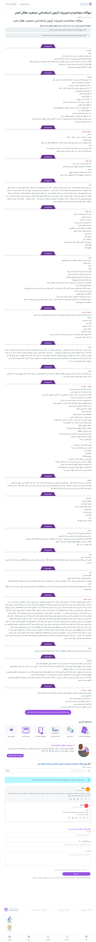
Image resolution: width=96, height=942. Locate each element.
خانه (86, 940)
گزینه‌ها (67, 940)
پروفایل (9, 940)
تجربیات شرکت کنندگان (15, 755)
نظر (89, 851)
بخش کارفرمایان (24, 4)
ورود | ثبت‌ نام (10, 4)
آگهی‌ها (48, 940)
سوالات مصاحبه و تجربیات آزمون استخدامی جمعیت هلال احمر (53, 13)
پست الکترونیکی (86, 841)
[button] (79, 17)
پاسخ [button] (86, 799)
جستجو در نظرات (86, 767)
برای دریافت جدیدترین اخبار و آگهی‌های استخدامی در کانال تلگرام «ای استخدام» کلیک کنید (58, 780)
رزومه (28, 940)
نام (89, 831)
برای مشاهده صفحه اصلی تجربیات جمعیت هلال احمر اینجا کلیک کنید (48, 712)
